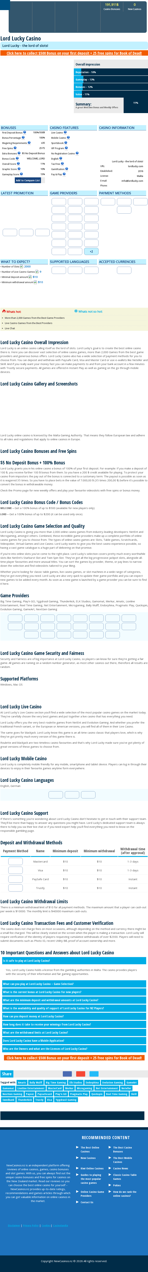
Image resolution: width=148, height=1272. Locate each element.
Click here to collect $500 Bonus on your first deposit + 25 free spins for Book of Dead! (74, 53)
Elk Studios (75, 1082)
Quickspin (97, 1094)
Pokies (117, 1185)
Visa (49, 1099)
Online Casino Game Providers (92, 1193)
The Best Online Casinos (90, 1149)
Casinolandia (60, 1225)
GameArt (132, 1082)
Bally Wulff (36, 1082)
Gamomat (8, 1088)
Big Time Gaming (56, 1082)
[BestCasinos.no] (33, 1246)
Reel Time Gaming (116, 1094)
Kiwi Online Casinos (92, 1168)
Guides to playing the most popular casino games (91, 1178)
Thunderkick (25, 1099)
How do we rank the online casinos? (124, 1193)
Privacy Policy (31, 1225)
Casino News (120, 1168)
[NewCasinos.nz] (11, 1236)
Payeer (30, 1094)
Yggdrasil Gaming (66, 1099)
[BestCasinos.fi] (29, 1236)
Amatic (22, 1082)
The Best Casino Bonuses (122, 1149)
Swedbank (8, 1099)
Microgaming (84, 1088)
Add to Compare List (28, 180)
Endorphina (92, 1082)
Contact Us (87, 1202)
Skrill (134, 1094)
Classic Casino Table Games (125, 1177)
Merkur (69, 1088)
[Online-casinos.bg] (42, 1246)
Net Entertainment (107, 1088)
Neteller (126, 1088)
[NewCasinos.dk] (65, 1236)
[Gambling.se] (20, 1236)
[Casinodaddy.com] (56, 1236)
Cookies (46, 1225)
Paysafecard (45, 1094)
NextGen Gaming (12, 1094)
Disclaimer (14, 1225)
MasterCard (55, 1088)
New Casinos (88, 1158)
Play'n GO (61, 1094)
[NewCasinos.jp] (47, 1236)
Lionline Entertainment (31, 1088)
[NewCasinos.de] (38, 1236)
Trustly (39, 1099)
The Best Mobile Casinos (122, 1160)
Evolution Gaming (112, 1082)
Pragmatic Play (79, 1094)
